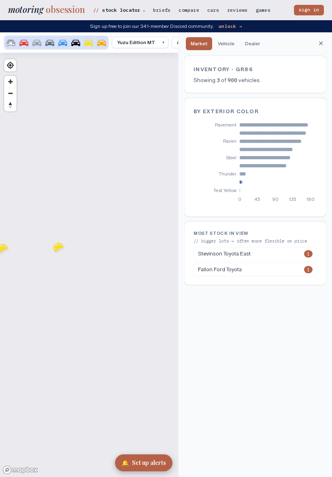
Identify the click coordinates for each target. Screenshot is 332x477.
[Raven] (75, 42)
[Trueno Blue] (62, 42)
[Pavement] (49, 42)
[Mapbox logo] (20, 470)
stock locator (123, 10)
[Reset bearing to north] (10, 105)
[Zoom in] (10, 82)
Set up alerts (143, 462)
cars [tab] (213, 10)
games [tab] (263, 10)
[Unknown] (101, 42)
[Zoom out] (10, 93)
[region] (89, 254)
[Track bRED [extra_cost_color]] (23, 42)
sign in (309, 10)
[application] (255, 163)
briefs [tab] (161, 10)
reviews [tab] (237, 10)
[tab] (199, 43)
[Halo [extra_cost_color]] (10, 42)
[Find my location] (10, 65)
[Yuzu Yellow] (88, 42)
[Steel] (36, 42)
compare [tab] (189, 10)
